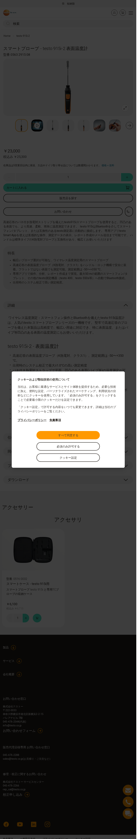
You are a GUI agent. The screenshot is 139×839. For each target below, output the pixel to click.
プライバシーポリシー (32, 420)
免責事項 (55, 420)
